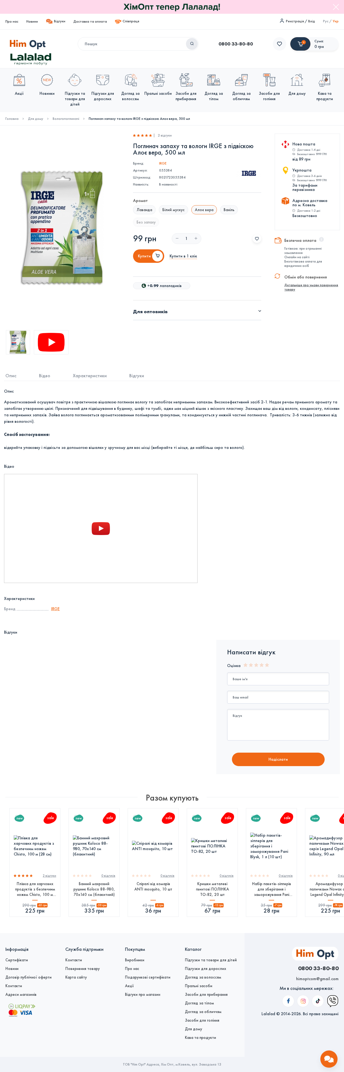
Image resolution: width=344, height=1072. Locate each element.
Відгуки (59, 21)
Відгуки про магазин (142, 994)
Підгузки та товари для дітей (211, 960)
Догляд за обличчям (203, 1011)
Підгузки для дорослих (205, 968)
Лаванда (144, 209)
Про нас (11, 21)
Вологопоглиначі (66, 119)
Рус (325, 21)
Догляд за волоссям (203, 977)
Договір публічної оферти (28, 977)
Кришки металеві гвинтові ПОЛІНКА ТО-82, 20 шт (212, 889)
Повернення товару (82, 968)
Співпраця (131, 21)
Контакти (13, 985)
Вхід (311, 21)
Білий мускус (173, 209)
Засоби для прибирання (206, 994)
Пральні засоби (198, 985)
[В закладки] (257, 238)
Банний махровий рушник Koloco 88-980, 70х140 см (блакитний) (94, 889)
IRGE (163, 163)
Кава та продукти (200, 1037)
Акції (129, 985)
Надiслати (278, 759)
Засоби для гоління (202, 1020)
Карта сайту (76, 977)
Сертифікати (16, 960)
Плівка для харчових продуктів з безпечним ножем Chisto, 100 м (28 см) (35, 889)
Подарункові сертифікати (147, 977)
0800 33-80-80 (235, 44)
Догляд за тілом (199, 1003)
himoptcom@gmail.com (317, 978)
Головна (12, 119)
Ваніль (229, 209)
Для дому (35, 119)
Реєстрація (295, 21)
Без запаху (146, 222)
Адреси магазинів (21, 994)
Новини (32, 21)
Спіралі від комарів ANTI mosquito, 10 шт (153, 886)
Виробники (134, 960)
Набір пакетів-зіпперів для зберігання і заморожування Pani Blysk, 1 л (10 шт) (271, 889)
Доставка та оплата (90, 21)
